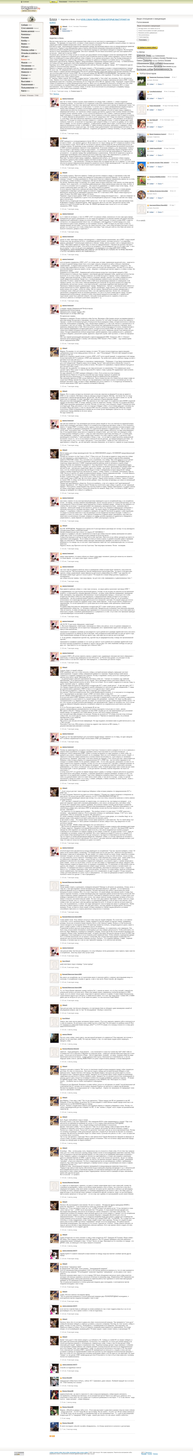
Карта (23, 91)
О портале (26, 1)
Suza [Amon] (66, 961)
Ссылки (150, 1453)
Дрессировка (167, 66)
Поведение (154, 60)
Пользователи (27, 88)
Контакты (31, 95)
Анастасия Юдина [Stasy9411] (158, 205)
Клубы (24, 41)
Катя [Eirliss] (66, 1018)
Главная (24, 95)
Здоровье (149, 66)
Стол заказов (27, 28)
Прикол (139, 60)
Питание (167, 60)
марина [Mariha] (67, 1034)
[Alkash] (64, 26)
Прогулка (175, 58)
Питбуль (56, 94)
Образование (143, 63)
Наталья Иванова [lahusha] (70, 1048)
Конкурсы (25, 34)
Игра (144, 66)
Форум (24, 62)
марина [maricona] (68, 98)
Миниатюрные (168, 63)
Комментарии (66, 30)
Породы (147, 60)
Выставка (174, 66)
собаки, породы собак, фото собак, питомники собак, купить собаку (69, 1452)
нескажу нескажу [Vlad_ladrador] (159, 162)
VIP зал (24, 56)
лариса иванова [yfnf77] (69, 1250)
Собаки (24, 25)
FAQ (37, 95)
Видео (24, 44)
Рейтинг (24, 47)
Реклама (25, 37)
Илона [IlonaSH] (67, 1377)
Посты (160, 84)
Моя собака (156, 63)
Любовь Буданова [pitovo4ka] (158, 191)
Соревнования (160, 56)
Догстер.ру (149, 1452)
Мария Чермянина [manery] (157, 134)
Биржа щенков (27, 31)
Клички (24, 78)
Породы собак (27, 50)
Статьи (24, 75)
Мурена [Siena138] (67, 1391)
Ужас (148, 55)
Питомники (26, 66)
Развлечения (27, 84)
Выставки (25, 81)
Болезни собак (145, 69)
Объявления (27, 69)
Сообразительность (144, 58)
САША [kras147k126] (155, 148)
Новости (25, 72)
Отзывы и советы (29, 53)
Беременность (163, 69)
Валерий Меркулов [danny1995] (72, 882)
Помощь (155, 1453)
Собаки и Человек (159, 58)
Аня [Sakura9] (153, 120)
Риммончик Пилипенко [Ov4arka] (159, 77)
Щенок (141, 55)
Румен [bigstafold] (154, 105)
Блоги (24, 59)
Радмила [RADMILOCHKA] (157, 176)
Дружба (158, 66)
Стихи (153, 55)
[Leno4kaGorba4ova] (155, 91)
